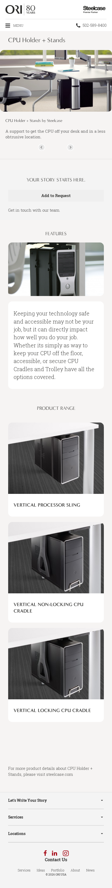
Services (15, 817)
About (75, 870)
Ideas (41, 870)
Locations (17, 833)
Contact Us (56, 860)
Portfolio (57, 870)
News (90, 870)
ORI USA (60, 874)
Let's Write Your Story (27, 800)
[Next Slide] (70, 147)
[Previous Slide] (41, 147)
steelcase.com (59, 774)
